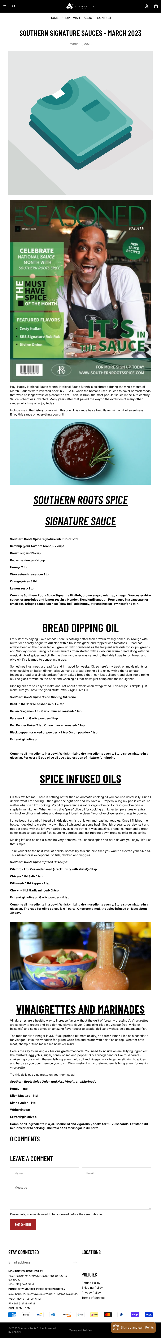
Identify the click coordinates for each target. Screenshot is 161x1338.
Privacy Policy (91, 1292)
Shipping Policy (92, 1287)
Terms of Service (93, 1297)
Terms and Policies (80, 1330)
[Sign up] (75, 1262)
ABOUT (89, 18)
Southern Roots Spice (31, 1328)
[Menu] (5, 6)
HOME (54, 18)
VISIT (76, 18)
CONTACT (104, 18)
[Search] (13, 6)
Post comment (23, 1224)
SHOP (66, 18)
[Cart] (156, 6)
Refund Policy (91, 1282)
